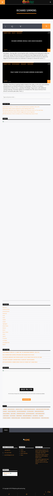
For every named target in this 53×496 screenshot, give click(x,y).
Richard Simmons (26, 418)
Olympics (35, 415)
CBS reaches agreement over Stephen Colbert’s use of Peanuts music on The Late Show (23, 110)
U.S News (5, 340)
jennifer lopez (21, 413)
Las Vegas (12, 415)
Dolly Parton (12, 411)
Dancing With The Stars (42, 409)
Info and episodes (26, 399)
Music (4, 330)
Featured (5, 313)
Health (13, 32)
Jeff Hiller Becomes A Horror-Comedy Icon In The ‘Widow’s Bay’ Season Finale (20, 113)
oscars (41, 415)
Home (22, 450)
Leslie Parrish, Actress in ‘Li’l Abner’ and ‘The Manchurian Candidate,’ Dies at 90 (21, 106)
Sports (4, 336)
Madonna (19, 415)
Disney (5, 411)
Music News (5, 332)
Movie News (30, 64)
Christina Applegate (29, 409)
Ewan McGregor (39, 411)
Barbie (5, 409)
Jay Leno (13, 413)
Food (4, 315)
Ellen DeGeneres (21, 411)
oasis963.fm (7, 450)
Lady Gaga (6, 415)
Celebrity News (7, 32)
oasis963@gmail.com (9, 455)
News (4, 334)
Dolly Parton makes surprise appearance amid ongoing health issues (18, 108)
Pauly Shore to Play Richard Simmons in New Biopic (27, 72)
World (4, 344)
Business (5, 307)
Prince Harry (6, 418)
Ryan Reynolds (36, 418)
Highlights (19, 32)
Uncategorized (6, 342)
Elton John (30, 411)
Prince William (16, 418)
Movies (4, 328)
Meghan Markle (27, 415)
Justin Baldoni (30, 413)
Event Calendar (24, 453)
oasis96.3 (5, 49)
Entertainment (16, 64)
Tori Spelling (45, 418)
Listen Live (23, 451)
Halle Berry (6, 413)
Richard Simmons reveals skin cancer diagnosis (27, 41)
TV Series (5, 338)
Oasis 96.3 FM (6, 473)
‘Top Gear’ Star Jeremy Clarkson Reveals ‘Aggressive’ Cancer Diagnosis (19, 112)
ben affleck (11, 409)
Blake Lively (19, 409)
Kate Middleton (40, 413)
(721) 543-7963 (7, 452)
